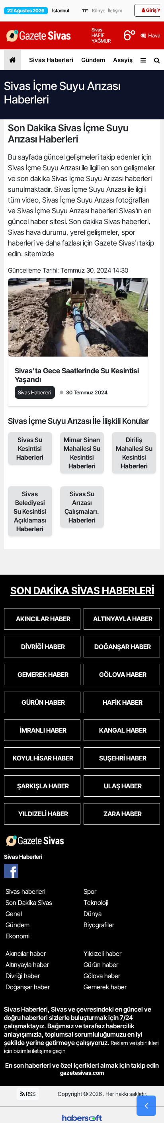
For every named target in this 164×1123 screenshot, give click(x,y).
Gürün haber (101, 965)
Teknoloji (96, 903)
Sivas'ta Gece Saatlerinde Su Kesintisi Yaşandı (77, 375)
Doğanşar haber (28, 987)
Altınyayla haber (27, 965)
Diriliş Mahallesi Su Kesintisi (134, 453)
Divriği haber (23, 976)
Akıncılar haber (26, 953)
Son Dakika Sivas (29, 903)
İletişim (115, 11)
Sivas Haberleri (51, 60)
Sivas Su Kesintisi (29, 448)
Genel (14, 914)
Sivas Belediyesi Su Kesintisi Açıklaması (30, 511)
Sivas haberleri (25, 891)
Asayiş (123, 60)
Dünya (93, 914)
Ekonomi (17, 936)
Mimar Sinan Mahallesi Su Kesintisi (82, 453)
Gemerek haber (105, 987)
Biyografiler (99, 925)
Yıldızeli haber (102, 953)
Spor (90, 891)
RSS (30, 1093)
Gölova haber (102, 976)
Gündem (93, 60)
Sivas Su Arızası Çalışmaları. (81, 507)
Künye (98, 11)
